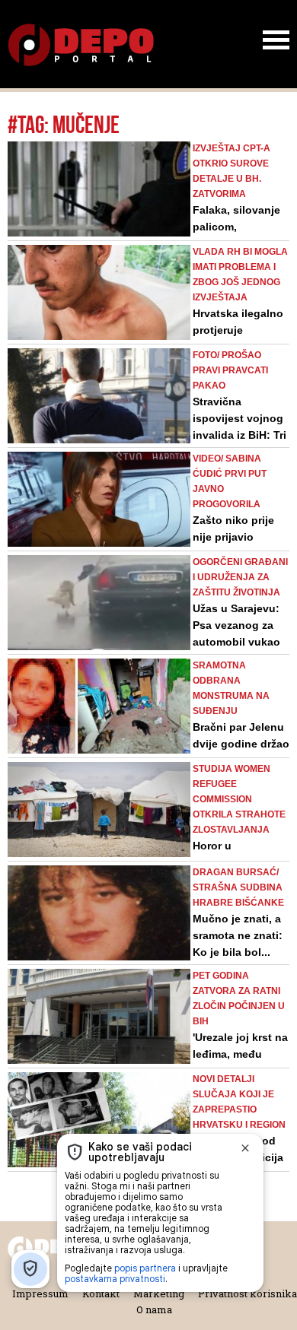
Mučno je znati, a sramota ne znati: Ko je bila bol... (238, 935)
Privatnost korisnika (247, 1293)
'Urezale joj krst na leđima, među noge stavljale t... (240, 1054)
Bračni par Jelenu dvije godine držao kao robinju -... (241, 744)
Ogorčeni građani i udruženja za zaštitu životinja (240, 577)
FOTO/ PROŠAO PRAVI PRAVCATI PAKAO (230, 370)
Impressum (40, 1293)
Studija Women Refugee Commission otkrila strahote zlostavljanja (239, 799)
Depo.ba (81, 45)
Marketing (158, 1293)
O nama (154, 1309)
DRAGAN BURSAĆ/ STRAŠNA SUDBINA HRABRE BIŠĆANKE (238, 887)
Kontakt (101, 1293)
